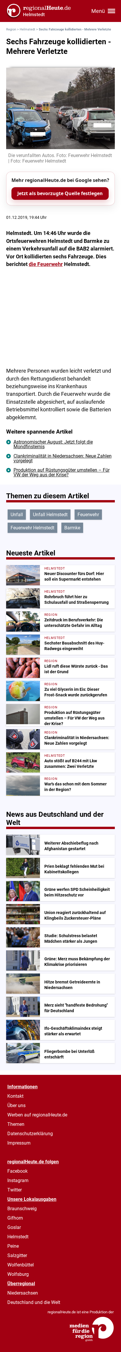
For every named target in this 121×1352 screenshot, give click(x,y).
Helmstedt (27, 29)
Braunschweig (22, 1208)
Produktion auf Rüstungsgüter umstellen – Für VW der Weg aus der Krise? (62, 472)
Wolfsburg (18, 1274)
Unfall (17, 514)
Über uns (16, 1105)
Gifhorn (15, 1218)
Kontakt (15, 1096)
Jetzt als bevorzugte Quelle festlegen (60, 193)
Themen (15, 1124)
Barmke (72, 528)
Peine (13, 1246)
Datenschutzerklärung (30, 1133)
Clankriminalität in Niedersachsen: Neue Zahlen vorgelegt (63, 458)
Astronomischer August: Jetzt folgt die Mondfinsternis (53, 444)
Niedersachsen (22, 1293)
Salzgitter (17, 1255)
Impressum (19, 1143)
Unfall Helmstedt (50, 514)
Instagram (17, 1180)
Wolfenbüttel (20, 1265)
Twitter (14, 1190)
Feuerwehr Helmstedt (32, 528)
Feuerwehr (88, 514)
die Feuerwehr (46, 264)
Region (11, 29)
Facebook (17, 1171)
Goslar (14, 1227)
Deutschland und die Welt (33, 1302)
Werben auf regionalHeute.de (37, 1115)
